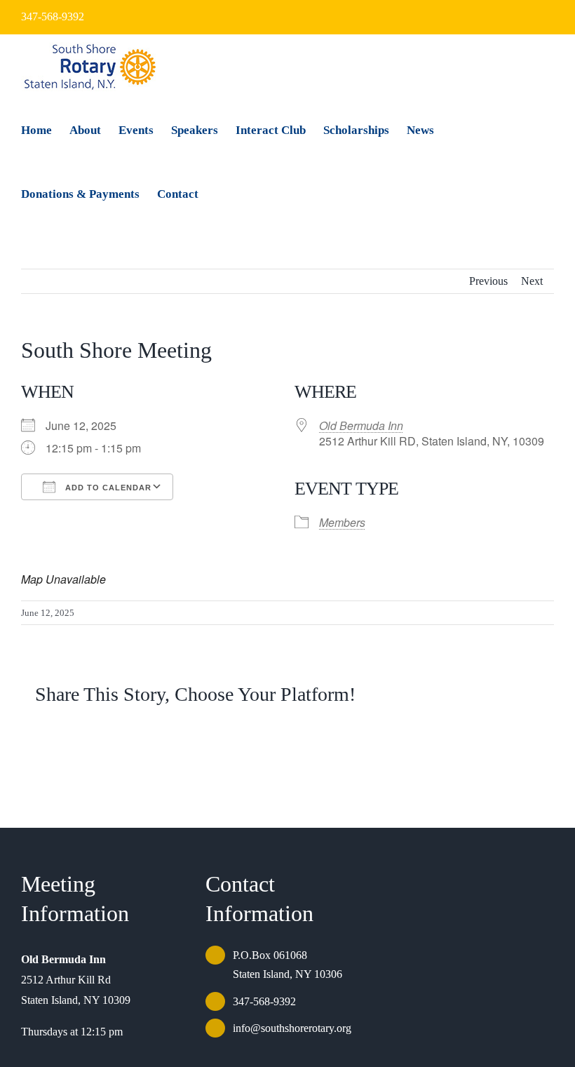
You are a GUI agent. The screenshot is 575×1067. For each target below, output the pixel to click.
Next (532, 281)
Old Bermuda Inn (361, 425)
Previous (488, 281)
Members (342, 522)
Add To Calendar (106, 487)
